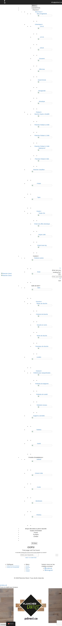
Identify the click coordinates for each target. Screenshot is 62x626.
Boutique (28, 567)
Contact (28, 571)
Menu (35, 5)
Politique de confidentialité (13, 567)
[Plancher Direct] (6, 273)
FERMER (3, 624)
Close (35, 543)
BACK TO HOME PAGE (31, 557)
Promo (27, 568)
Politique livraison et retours (13, 566)
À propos (28, 570)
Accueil (27, 566)
